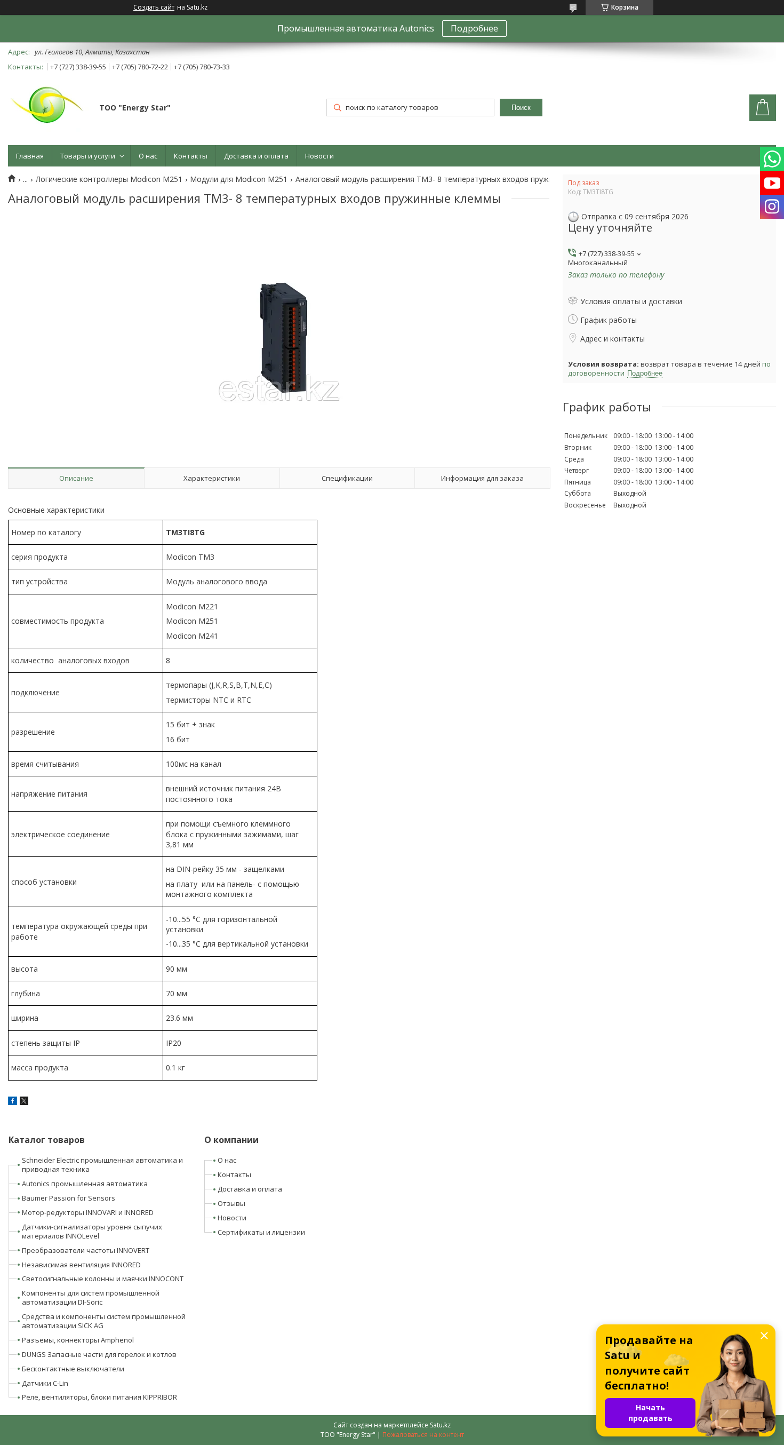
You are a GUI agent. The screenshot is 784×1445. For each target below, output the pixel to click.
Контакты (190, 156)
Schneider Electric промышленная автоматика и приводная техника (102, 1164)
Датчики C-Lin (45, 1383)
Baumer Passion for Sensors (68, 1198)
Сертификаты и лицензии (261, 1232)
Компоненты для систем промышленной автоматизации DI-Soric (90, 1297)
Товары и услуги (87, 156)
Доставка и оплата (256, 156)
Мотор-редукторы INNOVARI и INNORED (88, 1212)
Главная (30, 156)
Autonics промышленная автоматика (85, 1183)
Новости (319, 156)
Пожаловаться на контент (423, 1434)
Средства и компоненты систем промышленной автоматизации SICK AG (104, 1321)
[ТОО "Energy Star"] (48, 109)
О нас (148, 156)
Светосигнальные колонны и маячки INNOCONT (102, 1278)
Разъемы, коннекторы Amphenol (78, 1340)
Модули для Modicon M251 (238, 179)
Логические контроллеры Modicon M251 (109, 179)
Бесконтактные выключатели (73, 1368)
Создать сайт (153, 7)
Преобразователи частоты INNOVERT (85, 1250)
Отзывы (231, 1203)
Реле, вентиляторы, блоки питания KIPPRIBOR (99, 1397)
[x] (24, 1102)
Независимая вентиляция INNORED (81, 1264)
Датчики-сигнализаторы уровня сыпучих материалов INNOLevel (92, 1231)
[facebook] (12, 1102)
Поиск (521, 108)
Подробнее (474, 28)
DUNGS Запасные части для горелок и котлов (99, 1354)
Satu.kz (440, 1425)
